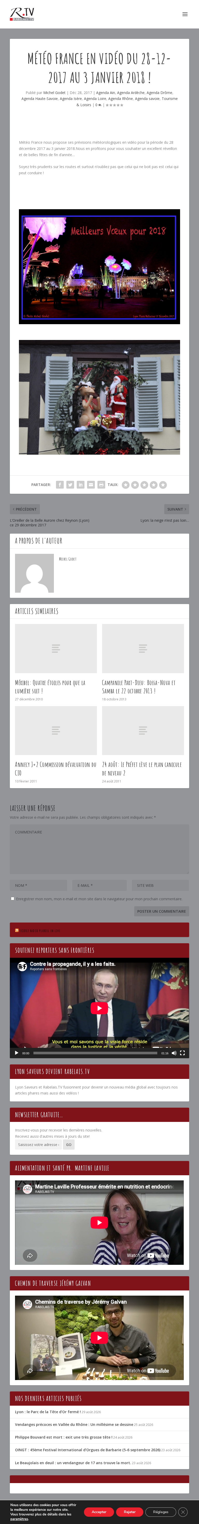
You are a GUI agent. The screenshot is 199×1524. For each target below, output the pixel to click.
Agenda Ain (105, 92)
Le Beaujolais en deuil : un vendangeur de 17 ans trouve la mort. (73, 1462)
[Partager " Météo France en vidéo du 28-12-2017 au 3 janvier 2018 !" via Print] (101, 485)
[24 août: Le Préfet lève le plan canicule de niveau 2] (143, 730)
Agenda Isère (71, 98)
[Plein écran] (182, 1053)
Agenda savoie (147, 98)
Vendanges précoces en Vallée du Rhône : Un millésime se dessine (74, 1424)
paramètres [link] (19, 1519)
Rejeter (130, 1512)
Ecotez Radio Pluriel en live (40, 930)
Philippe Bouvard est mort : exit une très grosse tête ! (63, 1437)
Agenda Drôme (159, 92)
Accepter (99, 1512)
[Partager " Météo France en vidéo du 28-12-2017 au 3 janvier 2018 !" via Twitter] (70, 485)
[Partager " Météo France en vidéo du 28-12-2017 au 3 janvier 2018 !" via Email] (91, 485)
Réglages (160, 1512)
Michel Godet (54, 92)
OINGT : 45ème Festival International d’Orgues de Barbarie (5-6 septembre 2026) (87, 1449)
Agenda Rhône (120, 98)
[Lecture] (16, 1053)
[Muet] (174, 1053)
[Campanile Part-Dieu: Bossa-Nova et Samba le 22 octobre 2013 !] (143, 648)
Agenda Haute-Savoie (40, 98)
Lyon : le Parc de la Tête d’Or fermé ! (48, 1411)
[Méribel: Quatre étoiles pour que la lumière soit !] (56, 648)
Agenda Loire (95, 98)
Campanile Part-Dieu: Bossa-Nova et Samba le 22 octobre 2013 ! (138, 686)
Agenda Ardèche (131, 92)
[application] (99, 1008)
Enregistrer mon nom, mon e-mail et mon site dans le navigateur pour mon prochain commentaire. (99, 898)
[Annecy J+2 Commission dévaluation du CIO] (56, 730)
